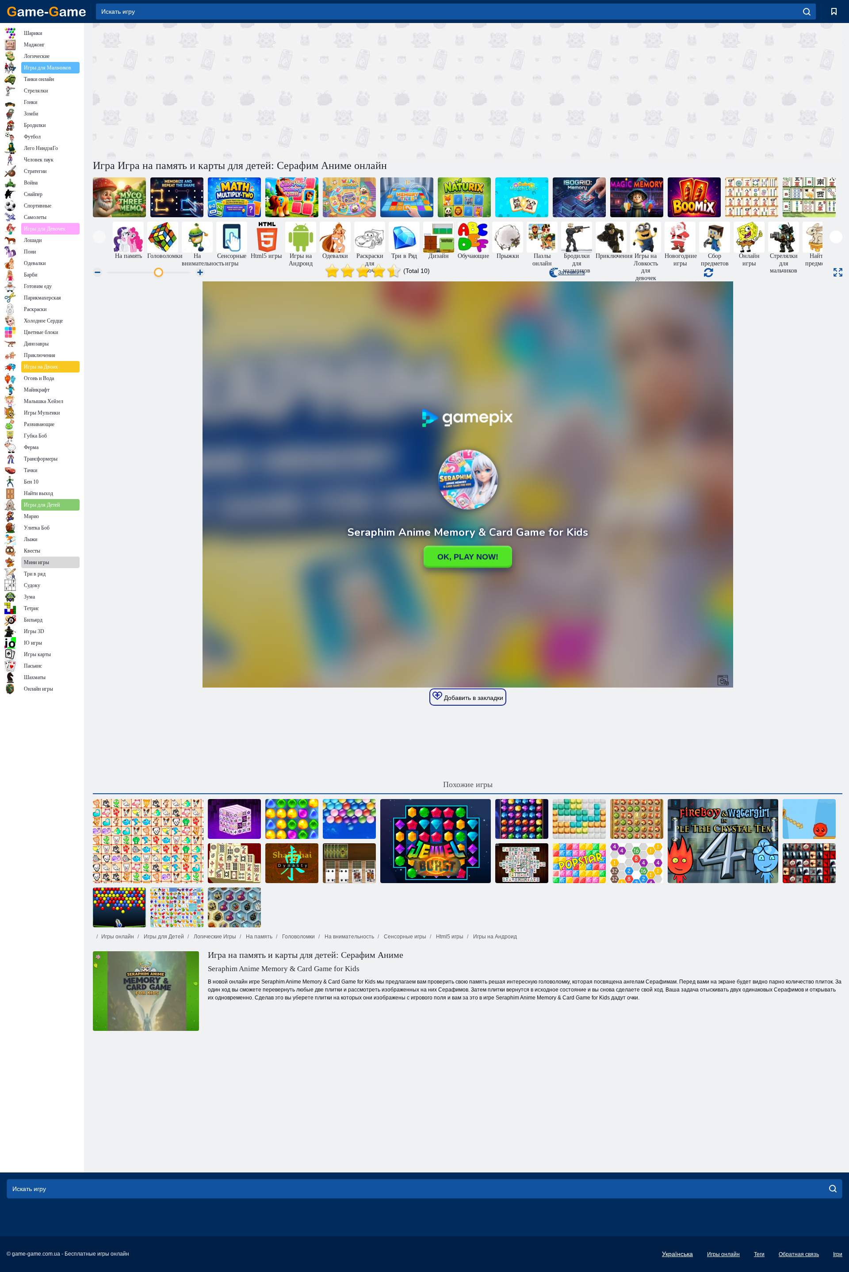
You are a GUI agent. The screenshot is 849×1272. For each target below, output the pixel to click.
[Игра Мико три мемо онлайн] (119, 197)
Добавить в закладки (472, 697)
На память (258, 937)
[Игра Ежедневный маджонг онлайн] (234, 863)
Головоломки (298, 937)
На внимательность (348, 937)
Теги (759, 1254)
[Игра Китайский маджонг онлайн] (809, 197)
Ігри (837, 1254)
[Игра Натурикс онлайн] (464, 197)
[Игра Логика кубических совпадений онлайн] (521, 197)
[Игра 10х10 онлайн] (579, 819)
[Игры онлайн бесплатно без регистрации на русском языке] (46, 11)
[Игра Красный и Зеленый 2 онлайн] (809, 819)
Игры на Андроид (494, 937)
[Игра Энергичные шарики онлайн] (119, 907)
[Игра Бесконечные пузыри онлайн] (349, 819)
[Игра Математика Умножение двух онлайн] (234, 197)
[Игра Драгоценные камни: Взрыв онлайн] (435, 841)
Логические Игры (214, 937)
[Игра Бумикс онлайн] (694, 197)
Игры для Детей (163, 937)
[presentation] (99, 237)
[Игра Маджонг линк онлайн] (751, 197)
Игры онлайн (117, 937)
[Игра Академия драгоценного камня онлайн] (521, 819)
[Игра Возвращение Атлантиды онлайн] (636, 819)
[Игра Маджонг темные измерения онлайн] (234, 819)
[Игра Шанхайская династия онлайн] (291, 863)
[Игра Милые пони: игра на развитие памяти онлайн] (291, 197)
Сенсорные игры (404, 937)
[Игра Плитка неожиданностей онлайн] (809, 863)
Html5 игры (449, 937)
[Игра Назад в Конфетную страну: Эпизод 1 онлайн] (291, 819)
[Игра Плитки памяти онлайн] (406, 197)
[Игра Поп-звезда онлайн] (579, 863)
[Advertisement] (280, 90)
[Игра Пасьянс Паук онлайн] (349, 863)
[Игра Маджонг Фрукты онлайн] (176, 907)
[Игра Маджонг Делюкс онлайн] (521, 863)
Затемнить (571, 272)
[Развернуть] (838, 272)
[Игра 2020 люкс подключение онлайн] (636, 863)
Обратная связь (799, 1254)
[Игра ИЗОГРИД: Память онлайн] (579, 197)
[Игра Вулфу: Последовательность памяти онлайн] (349, 197)
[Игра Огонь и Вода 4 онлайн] (723, 841)
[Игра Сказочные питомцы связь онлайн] (148, 841)
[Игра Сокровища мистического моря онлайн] (234, 907)
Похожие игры (468, 784)
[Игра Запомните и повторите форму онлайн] (176, 197)
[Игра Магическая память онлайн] (636, 197)
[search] (806, 11)
